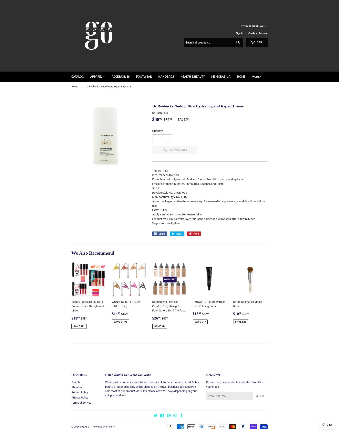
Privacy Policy (79, 397)
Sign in (239, 33)
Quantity (157, 131)
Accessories (121, 76)
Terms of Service (81, 402)
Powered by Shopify (104, 426)
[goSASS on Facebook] (162, 416)
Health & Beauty (192, 76)
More (256, 76)
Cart (260, 42)
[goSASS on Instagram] (175, 416)
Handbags (166, 76)
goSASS (84, 426)
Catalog (77, 76)
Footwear (144, 76)
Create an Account (258, 33)
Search (75, 382)
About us (76, 387)
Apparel (96, 76)
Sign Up (260, 396)
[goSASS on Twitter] (156, 416)
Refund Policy (79, 392)
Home (241, 76)
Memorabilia (221, 76)
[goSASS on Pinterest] (169, 416)
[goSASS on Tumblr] (182, 416)
